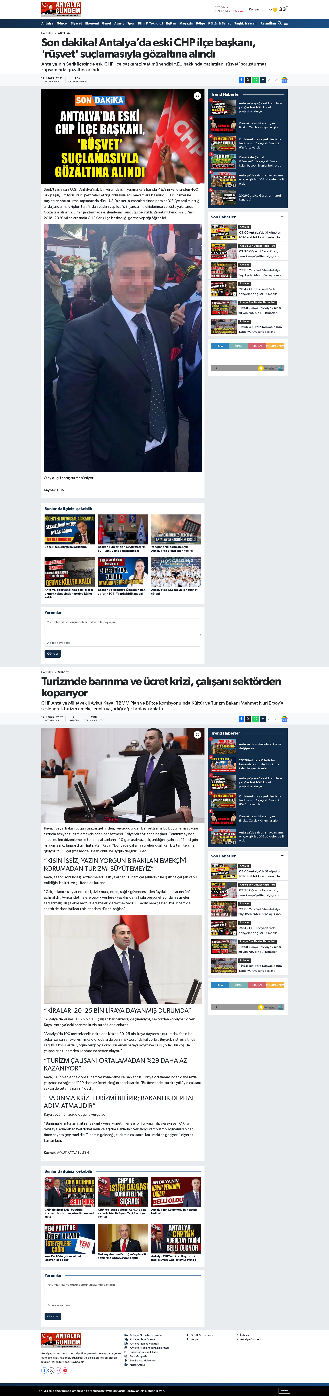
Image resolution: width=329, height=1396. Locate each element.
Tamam (284, 1391)
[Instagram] (58, 1370)
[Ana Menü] (285, 24)
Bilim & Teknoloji (150, 23)
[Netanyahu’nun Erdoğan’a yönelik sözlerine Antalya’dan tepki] (123, 1237)
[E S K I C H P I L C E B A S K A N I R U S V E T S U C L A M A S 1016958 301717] (123, 348)
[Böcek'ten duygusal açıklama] (70, 529)
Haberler (47, 33)
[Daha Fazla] (263, 80)
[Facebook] (44, 1370)
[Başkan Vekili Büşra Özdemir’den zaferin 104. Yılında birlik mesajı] (123, 572)
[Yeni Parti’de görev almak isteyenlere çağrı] (70, 1238)
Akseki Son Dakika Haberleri (257, 246)
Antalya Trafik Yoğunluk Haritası (149, 1347)
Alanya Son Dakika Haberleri (257, 302)
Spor (131, 23)
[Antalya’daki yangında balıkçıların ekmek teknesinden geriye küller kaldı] (70, 572)
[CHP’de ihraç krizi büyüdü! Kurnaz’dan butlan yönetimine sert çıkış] (70, 1192)
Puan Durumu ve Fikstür (144, 1352)
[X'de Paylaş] (248, 80)
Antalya (47, 23)
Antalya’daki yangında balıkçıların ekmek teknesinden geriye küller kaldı (69, 593)
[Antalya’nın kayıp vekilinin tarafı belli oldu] (176, 1192)
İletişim (244, 1335)
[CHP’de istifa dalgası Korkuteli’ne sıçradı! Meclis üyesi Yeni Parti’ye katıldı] (123, 1192)
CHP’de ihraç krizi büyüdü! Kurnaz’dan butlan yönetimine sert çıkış (69, 1213)
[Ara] (280, 24)
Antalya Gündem (250, 1339)
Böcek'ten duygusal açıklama (66, 546)
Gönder (52, 653)
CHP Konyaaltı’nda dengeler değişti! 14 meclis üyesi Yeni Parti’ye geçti (257, 292)
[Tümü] (282, 217)
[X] (51, 1370)
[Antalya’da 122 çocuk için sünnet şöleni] (176, 572)
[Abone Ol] (284, 80)
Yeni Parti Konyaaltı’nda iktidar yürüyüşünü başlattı (260, 329)
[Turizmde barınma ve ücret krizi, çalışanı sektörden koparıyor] (122, 775)
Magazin (186, 23)
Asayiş (119, 23)
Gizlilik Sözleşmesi (202, 1335)
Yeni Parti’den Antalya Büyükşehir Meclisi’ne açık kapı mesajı (259, 273)
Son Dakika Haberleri (143, 1360)
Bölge (200, 23)
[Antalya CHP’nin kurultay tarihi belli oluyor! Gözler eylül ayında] (176, 1238)
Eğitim (171, 23)
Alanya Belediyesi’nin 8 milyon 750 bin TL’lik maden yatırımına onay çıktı (259, 310)
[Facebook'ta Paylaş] (241, 80)
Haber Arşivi (137, 1364)
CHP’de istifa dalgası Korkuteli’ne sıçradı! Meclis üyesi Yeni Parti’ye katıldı (122, 1213)
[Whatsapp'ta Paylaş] (255, 80)
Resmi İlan (268, 23)
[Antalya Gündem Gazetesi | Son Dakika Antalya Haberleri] (61, 9)
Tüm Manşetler (139, 1356)
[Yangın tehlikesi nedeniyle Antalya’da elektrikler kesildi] (176, 529)
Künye (194, 1339)
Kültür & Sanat (219, 23)
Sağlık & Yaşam (245, 23)
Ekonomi (92, 23)
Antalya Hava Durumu (143, 1339)
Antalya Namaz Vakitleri (144, 1343)
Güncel (62, 23)
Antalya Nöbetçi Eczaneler (146, 1335)
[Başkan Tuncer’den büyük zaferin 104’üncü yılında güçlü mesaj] (123, 529)
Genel (106, 23)
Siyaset (76, 23)
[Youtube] (65, 1370)
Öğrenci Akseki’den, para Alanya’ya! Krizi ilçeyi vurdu (260, 254)
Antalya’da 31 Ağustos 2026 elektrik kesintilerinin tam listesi (260, 235)
